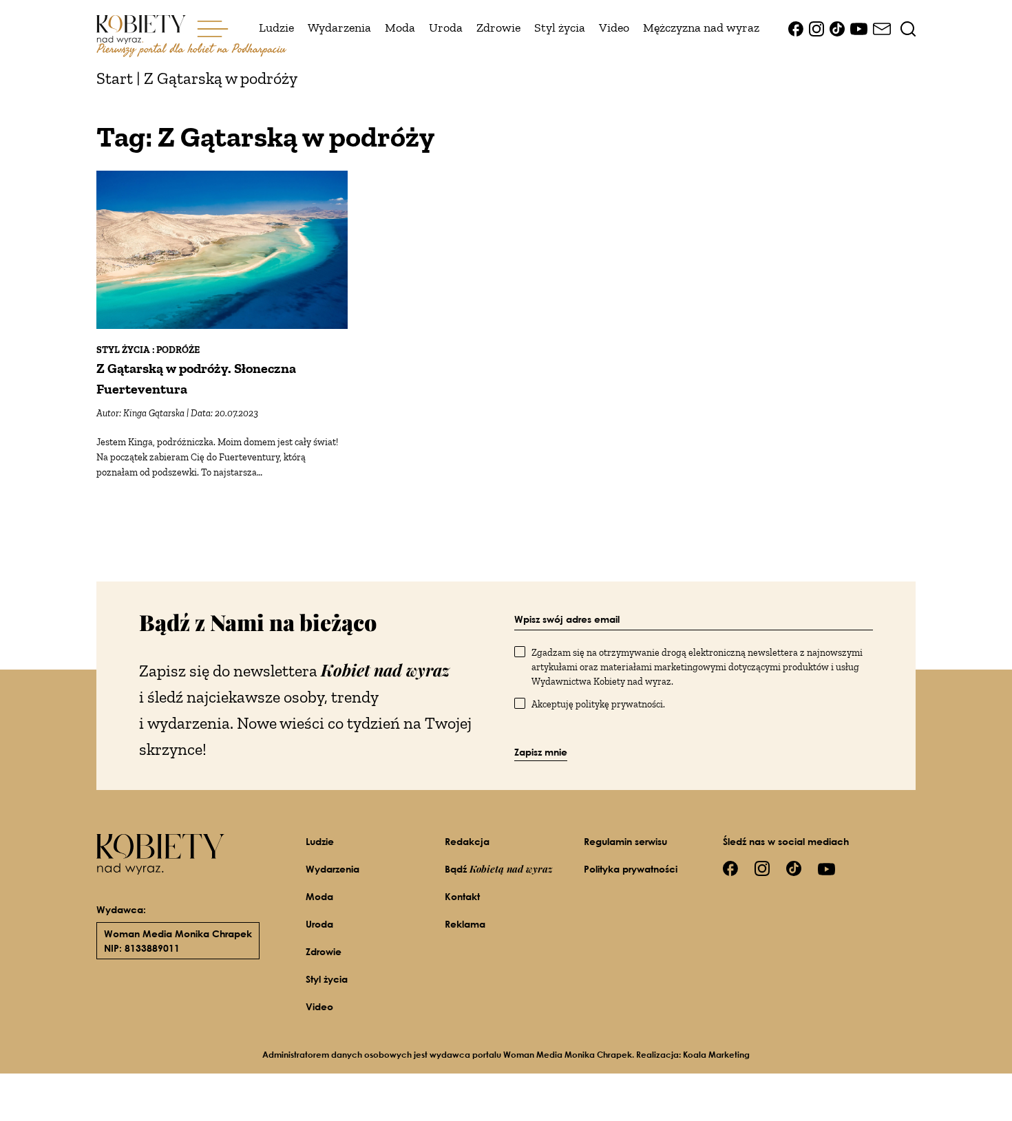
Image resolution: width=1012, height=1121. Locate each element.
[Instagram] (816, 27)
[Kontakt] (882, 27)
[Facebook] (795, 27)
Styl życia (559, 27)
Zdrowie (498, 27)
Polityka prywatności (630, 869)
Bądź (499, 869)
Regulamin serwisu (625, 841)
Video (614, 27)
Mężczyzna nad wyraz (701, 27)
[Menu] (212, 28)
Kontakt (462, 896)
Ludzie (276, 27)
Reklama (465, 924)
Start (114, 78)
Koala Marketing (716, 1054)
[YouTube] (858, 27)
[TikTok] (837, 27)
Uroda (446, 27)
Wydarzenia (339, 27)
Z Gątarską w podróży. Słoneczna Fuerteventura (196, 378)
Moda (400, 27)
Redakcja (467, 841)
